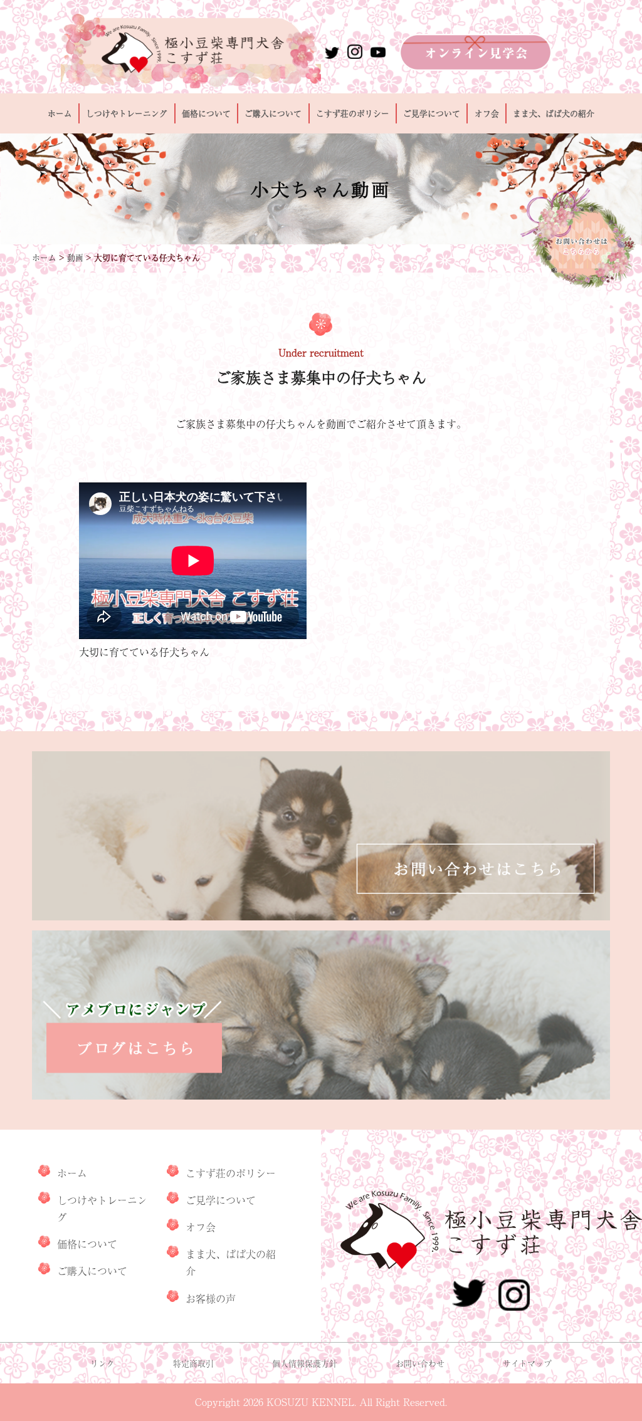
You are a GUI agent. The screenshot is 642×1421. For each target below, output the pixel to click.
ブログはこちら (321, 1015)
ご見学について (431, 113)
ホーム (60, 113)
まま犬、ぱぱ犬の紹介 (553, 113)
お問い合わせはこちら (321, 835)
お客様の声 (211, 1298)
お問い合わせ (420, 1363)
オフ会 (487, 113)
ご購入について (273, 113)
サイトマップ (527, 1363)
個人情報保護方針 (304, 1363)
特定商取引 (193, 1363)
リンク (102, 1363)
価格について (206, 113)
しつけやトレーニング (126, 113)
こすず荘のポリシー (352, 113)
